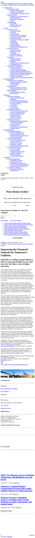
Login (2, 2)
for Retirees (13, 99)
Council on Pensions (15, 124)
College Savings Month (10, 364)
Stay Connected (14, 26)
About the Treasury (12, 15)
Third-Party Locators (15, 144)
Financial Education (15, 38)
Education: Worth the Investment (18, 81)
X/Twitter (20, 182)
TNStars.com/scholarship (7, 346)
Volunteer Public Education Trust (18, 47)
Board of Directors (15, 83)
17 (4, 223)
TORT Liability (14, 44)
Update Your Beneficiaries (17, 113)
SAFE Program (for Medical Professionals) (21, 73)
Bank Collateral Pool (15, 161)
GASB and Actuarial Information (19, 127)
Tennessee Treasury (21, 244)
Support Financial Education (17, 92)
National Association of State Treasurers (14, 532)
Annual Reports (14, 84)
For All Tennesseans (12, 29)
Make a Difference (12, 90)
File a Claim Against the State (18, 36)
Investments (7, 157)
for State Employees (15, 103)
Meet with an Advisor (16, 118)
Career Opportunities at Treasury (9, 388)
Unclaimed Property (15, 45)
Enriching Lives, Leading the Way (19, 16)
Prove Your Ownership (16, 137)
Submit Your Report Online (17, 151)
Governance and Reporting (14, 167)
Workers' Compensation (16, 55)
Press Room (13, 23)
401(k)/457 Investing (15, 116)
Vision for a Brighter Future (17, 10)
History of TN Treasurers (16, 12)
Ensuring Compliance (16, 153)
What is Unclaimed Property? (18, 140)
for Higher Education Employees (18, 100)
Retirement (13, 52)
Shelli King (4, 242)
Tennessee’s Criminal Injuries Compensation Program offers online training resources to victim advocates (16, 488)
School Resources (11, 86)
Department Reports (15, 17)
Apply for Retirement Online (17, 112)
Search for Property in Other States (19, 135)
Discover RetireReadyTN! (17, 97)
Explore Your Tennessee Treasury (12, 453)
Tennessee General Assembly (11, 521)
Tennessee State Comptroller (10, 524)
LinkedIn (27, 182)
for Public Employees (12, 48)
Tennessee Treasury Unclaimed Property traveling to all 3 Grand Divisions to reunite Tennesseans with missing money (16, 500)
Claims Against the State (16, 68)
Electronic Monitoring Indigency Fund (20, 71)
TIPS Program (14, 42)
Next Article (4, 358)
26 (4, 226)
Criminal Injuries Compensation (18, 35)
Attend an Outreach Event (17, 134)
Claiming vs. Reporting (16, 143)
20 (4, 233)
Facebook (7, 182)
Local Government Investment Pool (19, 164)
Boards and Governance (13, 119)
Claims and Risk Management (15, 65)
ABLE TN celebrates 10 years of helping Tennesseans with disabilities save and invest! (17, 477)
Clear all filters (4, 220)
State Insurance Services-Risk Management (21, 77)
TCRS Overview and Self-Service (19, 111)
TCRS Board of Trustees (16, 122)
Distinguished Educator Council (18, 89)
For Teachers (10, 57)
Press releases (22, 207)
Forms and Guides (15, 115)
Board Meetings (14, 125)
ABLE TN (13, 32)
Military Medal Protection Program (19, 145)
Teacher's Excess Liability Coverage (19, 63)
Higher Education (23, 364)
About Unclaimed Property (14, 138)
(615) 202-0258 (21, 205)
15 (4, 232)
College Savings (14, 33)
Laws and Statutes (15, 150)
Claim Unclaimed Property (14, 131)
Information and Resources (14, 109)
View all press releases (15, 220)
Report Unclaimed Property (14, 147)
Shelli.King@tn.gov (6, 408)
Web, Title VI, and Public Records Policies (12, 443)
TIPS (17, 364)
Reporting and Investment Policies (19, 121)
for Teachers (13, 105)
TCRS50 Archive (14, 128)
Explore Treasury (8, 7)
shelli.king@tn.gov (13, 207)
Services (6, 28)
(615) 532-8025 (9, 205)
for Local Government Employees (19, 102)
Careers (12, 20)
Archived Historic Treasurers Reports (20, 13)
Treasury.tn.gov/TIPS (8, 337)
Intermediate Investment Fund (18, 163)
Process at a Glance (15, 148)
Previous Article (5, 356)
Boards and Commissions (17, 19)
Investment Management (13, 159)
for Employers (14, 106)
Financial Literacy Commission (15, 80)
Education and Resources (16, 156)
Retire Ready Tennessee (13, 96)
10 (4, 224)
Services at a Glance (15, 31)
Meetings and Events (15, 25)
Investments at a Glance (16, 160)
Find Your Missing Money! (17, 132)
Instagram (14, 182)
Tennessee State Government (11, 517)
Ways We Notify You (15, 141)
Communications (11, 22)
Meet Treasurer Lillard (13, 9)
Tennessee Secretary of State (10, 528)
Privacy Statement (7, 536)
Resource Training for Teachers (18, 87)
